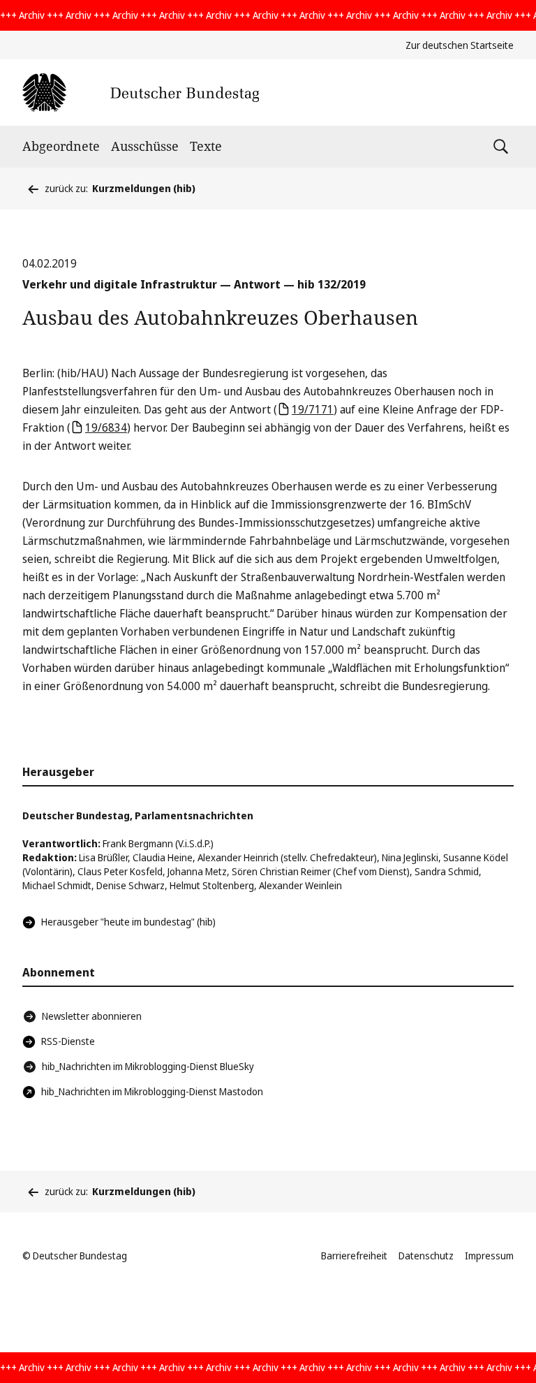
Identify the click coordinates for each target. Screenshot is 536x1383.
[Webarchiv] (140, 92)
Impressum (489, 1255)
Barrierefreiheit (354, 1255)
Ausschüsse (145, 146)
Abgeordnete (61, 146)
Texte (206, 146)
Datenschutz (426, 1255)
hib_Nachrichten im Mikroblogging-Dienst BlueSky (148, 1066)
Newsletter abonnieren (92, 1016)
